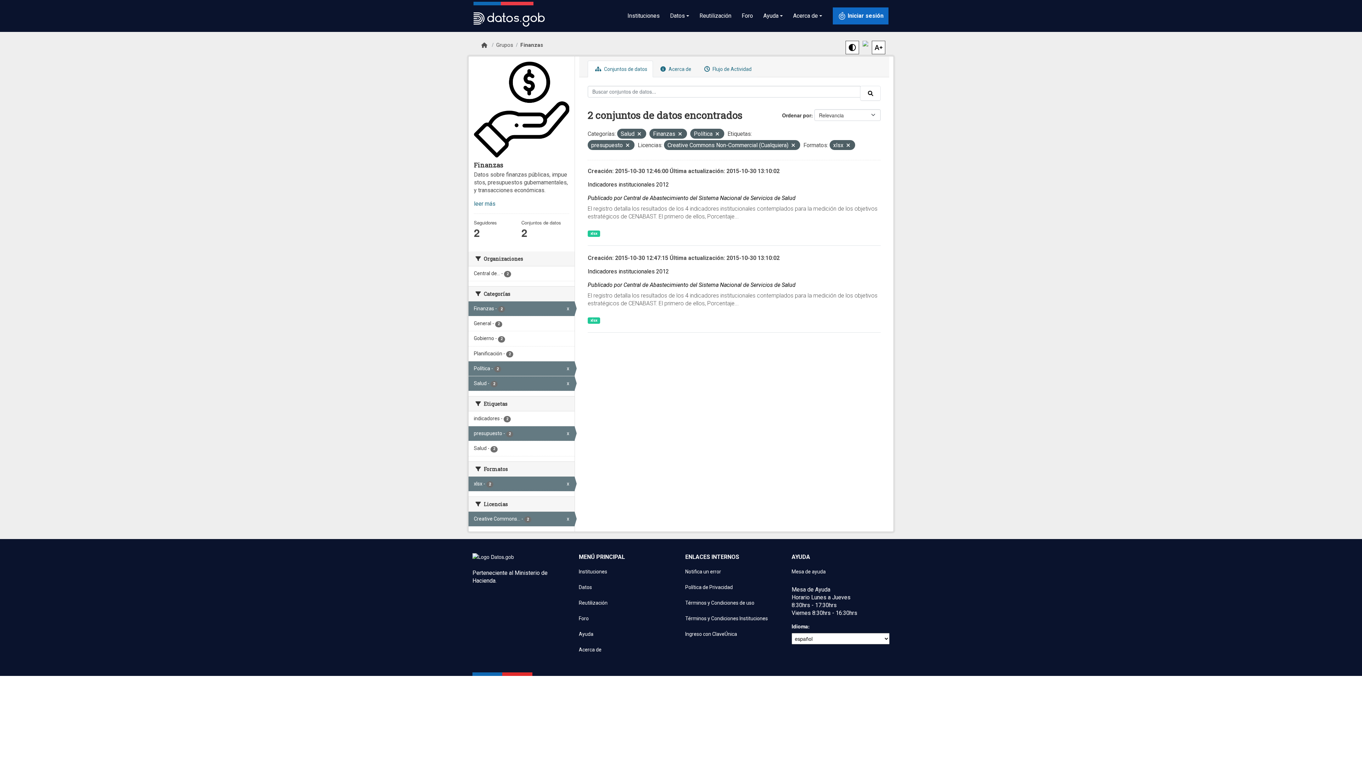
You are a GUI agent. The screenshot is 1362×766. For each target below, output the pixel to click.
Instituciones (643, 15)
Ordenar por (796, 115)
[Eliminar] (639, 134)
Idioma (800, 626)
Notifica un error (703, 571)
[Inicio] (484, 45)
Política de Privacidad (709, 587)
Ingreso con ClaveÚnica (711, 634)
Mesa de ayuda (809, 571)
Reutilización (715, 15)
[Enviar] (870, 93)
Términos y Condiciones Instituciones (726, 618)
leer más (484, 203)
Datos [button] (677, 15)
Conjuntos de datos (625, 69)
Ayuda (586, 634)
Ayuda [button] (771, 15)
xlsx (594, 233)
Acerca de (679, 69)
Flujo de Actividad (732, 69)
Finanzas (531, 45)
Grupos (504, 45)
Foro (747, 15)
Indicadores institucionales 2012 (628, 184)
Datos (585, 587)
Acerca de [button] (805, 15)
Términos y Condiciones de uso (719, 603)
